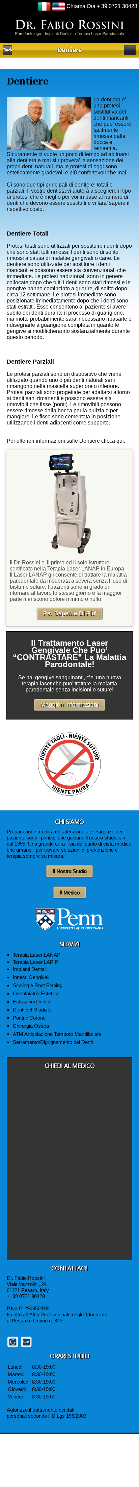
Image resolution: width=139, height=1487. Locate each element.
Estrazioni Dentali (32, 1001)
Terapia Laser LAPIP (35, 962)
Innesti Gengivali (31, 977)
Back (7, 50)
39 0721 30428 (28, 1296)
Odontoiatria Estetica (36, 993)
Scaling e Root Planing (37, 985)
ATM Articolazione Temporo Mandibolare (57, 1034)
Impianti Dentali (30, 969)
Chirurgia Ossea (31, 1026)
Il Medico (70, 892)
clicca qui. (113, 441)
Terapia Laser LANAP (36, 955)
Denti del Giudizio (32, 1010)
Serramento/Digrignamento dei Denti (53, 1042)
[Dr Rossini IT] (69, 27)
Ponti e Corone (29, 1018)
